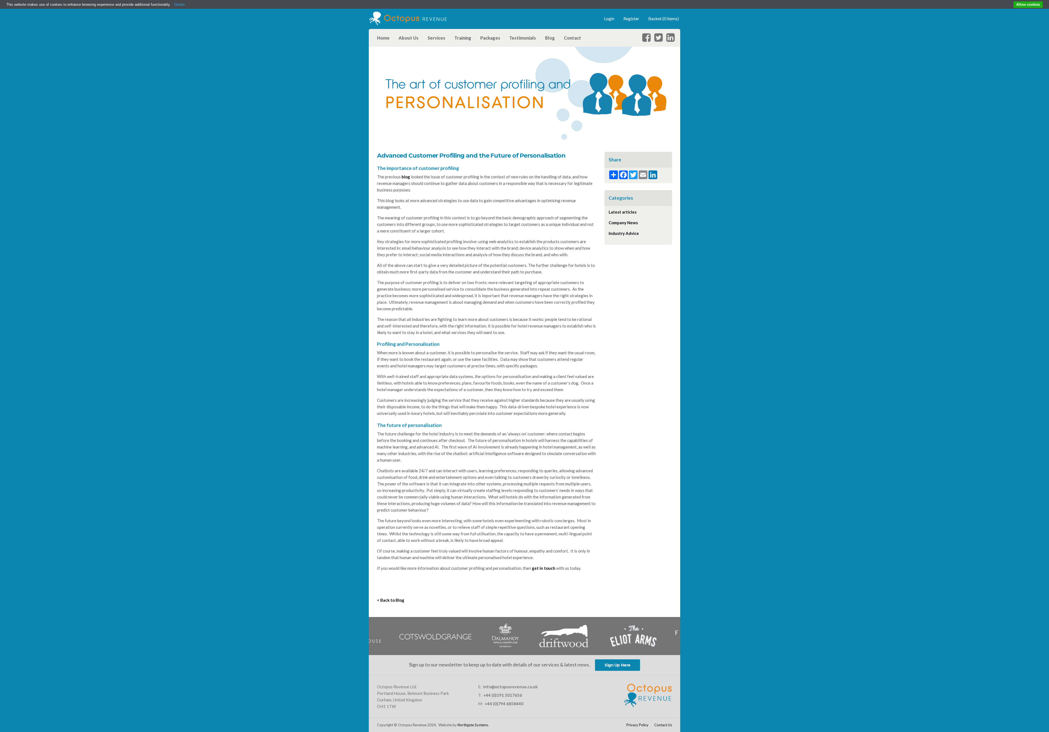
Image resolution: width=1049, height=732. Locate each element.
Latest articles (623, 211)
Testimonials (522, 37)
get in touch (543, 568)
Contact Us (663, 725)
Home (383, 37)
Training (462, 37)
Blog (550, 37)
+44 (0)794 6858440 (504, 703)
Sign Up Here (617, 665)
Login (609, 18)
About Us (409, 37)
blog (406, 176)
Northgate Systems (473, 725)
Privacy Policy (637, 725)
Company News (623, 222)
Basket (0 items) (663, 18)
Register (631, 18)
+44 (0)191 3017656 (502, 695)
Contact (572, 37)
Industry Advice (624, 233)
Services (436, 37)
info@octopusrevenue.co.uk (510, 686)
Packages (490, 37)
